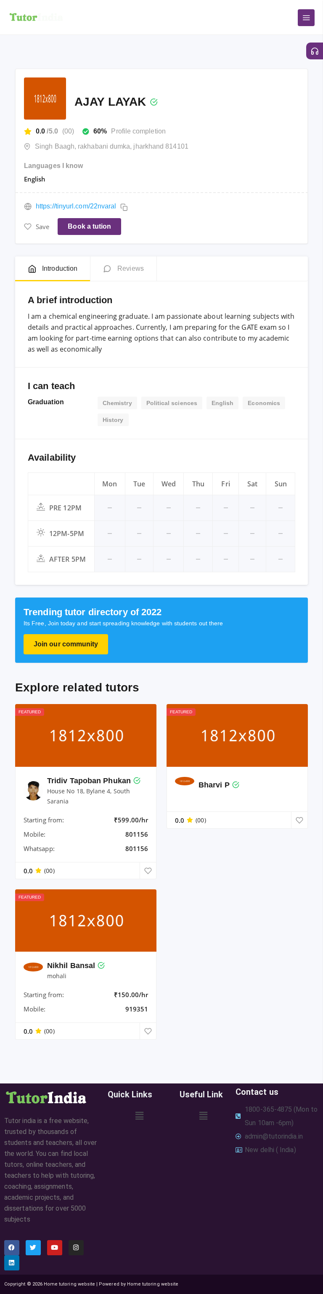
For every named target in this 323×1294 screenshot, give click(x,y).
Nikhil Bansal (71, 965)
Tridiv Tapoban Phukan (89, 780)
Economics (264, 403)
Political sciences (171, 403)
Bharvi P (214, 785)
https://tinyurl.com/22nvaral (76, 206)
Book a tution (89, 226)
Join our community (66, 644)
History (113, 419)
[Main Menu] (306, 17)
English (223, 403)
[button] (139, 1116)
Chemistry (117, 403)
